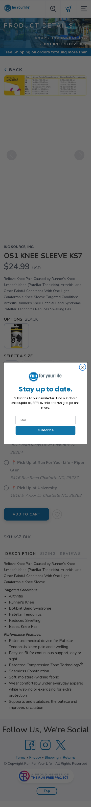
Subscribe (45, 430)
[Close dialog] (82, 367)
